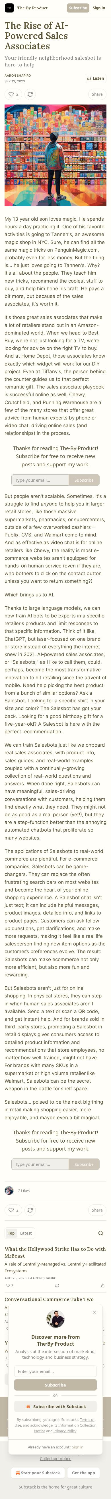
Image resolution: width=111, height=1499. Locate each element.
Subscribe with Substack (59, 1406)
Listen (98, 78)
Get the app (83, 1472)
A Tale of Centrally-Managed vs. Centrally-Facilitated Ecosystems (55, 1267)
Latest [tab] (26, 1233)
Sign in (99, 8)
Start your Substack (40, 1472)
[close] (94, 1312)
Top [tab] (11, 1233)
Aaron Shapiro (18, 76)
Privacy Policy (65, 1430)
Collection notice (55, 1458)
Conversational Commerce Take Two (49, 1299)
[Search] (100, 1233)
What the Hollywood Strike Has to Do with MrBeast (55, 1252)
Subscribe (78, 8)
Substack (27, 1487)
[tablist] (20, 1233)
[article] (55, 1267)
